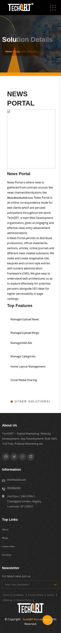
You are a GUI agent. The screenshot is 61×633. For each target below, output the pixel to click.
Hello (47, 619)
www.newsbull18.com (20, 197)
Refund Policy (24, 600)
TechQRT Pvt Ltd (31, 619)
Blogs (5, 538)
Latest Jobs (8, 546)
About (5, 529)
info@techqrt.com (16, 479)
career (51, 595)
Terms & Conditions (13, 595)
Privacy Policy (35, 595)
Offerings (8, 600)
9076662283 (14, 488)
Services (6, 554)
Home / (9, 51)
